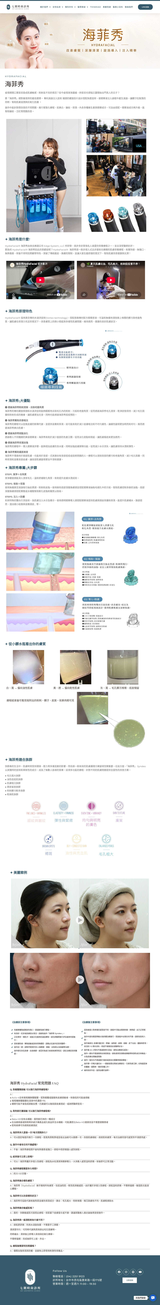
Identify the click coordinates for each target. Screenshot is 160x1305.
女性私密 (57, 7)
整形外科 (69, 7)
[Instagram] (126, 1272)
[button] (12, 913)
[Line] (133, 1272)
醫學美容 (82, 7)
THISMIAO (95, 7)
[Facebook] (119, 1272)
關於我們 (44, 7)
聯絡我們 (129, 7)
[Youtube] (140, 1272)
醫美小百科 (118, 7)
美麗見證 (107, 7)
